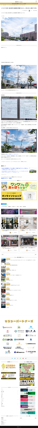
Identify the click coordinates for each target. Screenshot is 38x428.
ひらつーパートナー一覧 (4, 370)
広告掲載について (3, 422)
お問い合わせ (3, 406)
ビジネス (2, 400)
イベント (2, 399)
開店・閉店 (36, 10)
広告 (1, 404)
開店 (21, 206)
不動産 (2, 403)
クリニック (2, 398)
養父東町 (24, 206)
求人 (1, 402)
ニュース (2, 390)
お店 (1, 395)
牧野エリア (14, 206)
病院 (18, 206)
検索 (35, 254)
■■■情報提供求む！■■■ (6, 178)
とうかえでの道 (4, 206)
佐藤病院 (9, 206)
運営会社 (2, 421)
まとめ (2, 394)
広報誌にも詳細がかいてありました (11, 154)
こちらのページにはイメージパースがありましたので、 (11, 161)
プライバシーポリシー (4, 420)
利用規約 (2, 418)
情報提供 (2, 417)
